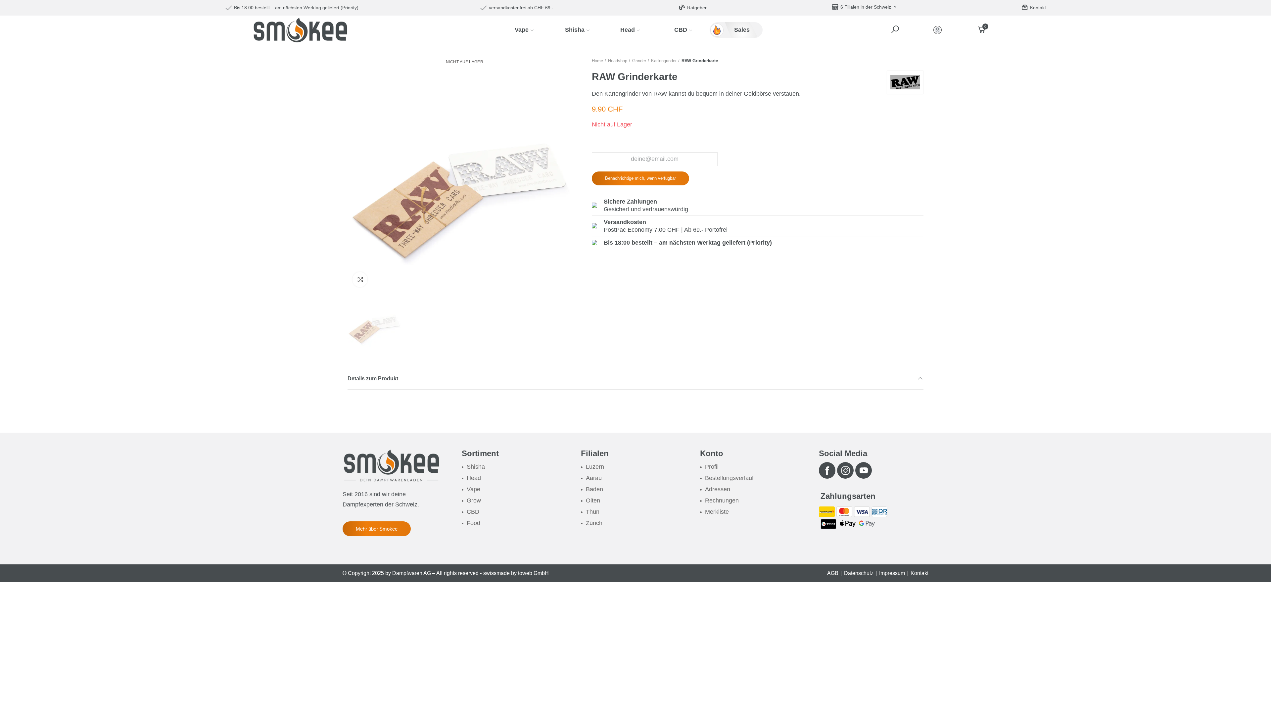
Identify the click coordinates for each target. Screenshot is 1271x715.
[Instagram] (845, 470)
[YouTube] (863, 470)
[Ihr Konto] (938, 30)
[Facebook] (827, 470)
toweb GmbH (533, 573)
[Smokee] (300, 29)
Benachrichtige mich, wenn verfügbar (640, 178)
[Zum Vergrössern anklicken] (360, 279)
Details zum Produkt (373, 378)
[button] (895, 29)
